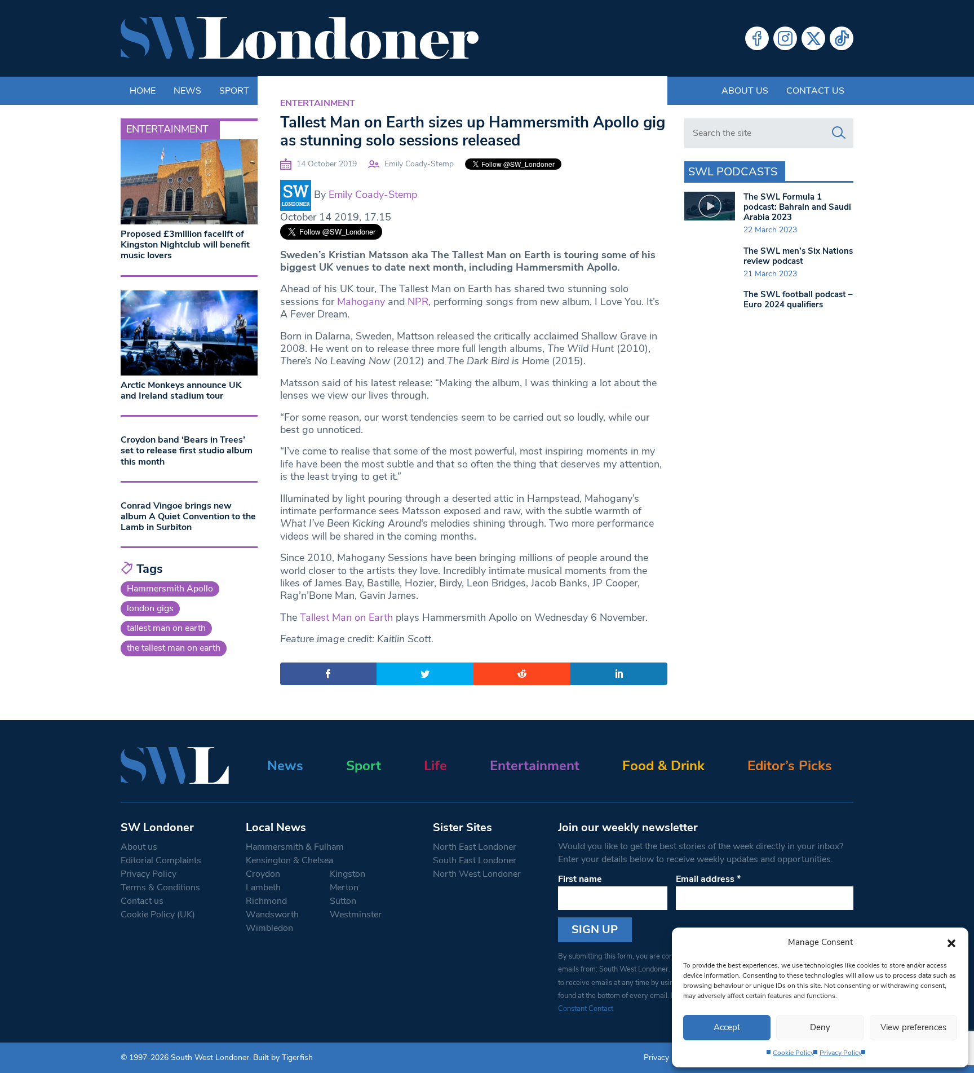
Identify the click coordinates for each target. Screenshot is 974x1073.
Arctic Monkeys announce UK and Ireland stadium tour (181, 390)
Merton (344, 887)
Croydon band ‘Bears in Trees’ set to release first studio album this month (187, 450)
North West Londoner (477, 874)
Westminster (356, 914)
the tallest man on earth (173, 648)
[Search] (838, 133)
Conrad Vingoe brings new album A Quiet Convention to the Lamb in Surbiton (188, 516)
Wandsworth (272, 914)
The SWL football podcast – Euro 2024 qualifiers (798, 299)
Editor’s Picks (789, 765)
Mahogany (361, 301)
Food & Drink (663, 765)
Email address (708, 879)
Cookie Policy (793, 1052)
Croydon (263, 874)
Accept (727, 1027)
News (285, 765)
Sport (363, 765)
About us (744, 91)
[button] (951, 942)
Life (435, 765)
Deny (820, 1027)
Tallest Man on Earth (346, 617)
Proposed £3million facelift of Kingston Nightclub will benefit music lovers (185, 245)
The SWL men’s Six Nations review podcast (798, 256)
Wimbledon (269, 928)
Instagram (785, 38)
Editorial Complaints (161, 860)
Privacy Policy (841, 1052)
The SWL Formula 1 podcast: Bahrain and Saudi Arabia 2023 (797, 207)
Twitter (813, 38)
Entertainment (317, 103)
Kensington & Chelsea (289, 860)
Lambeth (263, 887)
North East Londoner (474, 847)
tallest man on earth (166, 628)
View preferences (913, 1027)
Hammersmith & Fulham (295, 847)
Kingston (347, 874)
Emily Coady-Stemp (419, 163)
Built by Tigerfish (283, 1057)
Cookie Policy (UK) (158, 914)
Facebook (757, 38)
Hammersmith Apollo (170, 588)
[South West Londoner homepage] (300, 38)
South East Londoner (474, 860)
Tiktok (841, 38)
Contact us (815, 91)
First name (580, 879)
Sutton (343, 901)
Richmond (266, 901)
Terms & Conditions (160, 887)
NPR (418, 301)
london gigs (150, 608)
